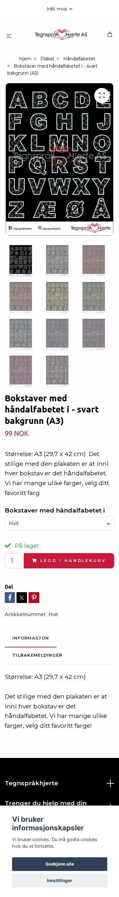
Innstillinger (59, 880)
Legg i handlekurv (73, 560)
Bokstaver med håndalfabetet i (55, 510)
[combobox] (59, 524)
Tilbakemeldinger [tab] (37, 655)
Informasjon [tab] (30, 638)
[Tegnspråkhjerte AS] (61, 34)
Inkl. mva (57, 9)
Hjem (25, 59)
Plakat (47, 59)
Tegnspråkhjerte (31, 783)
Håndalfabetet (79, 59)
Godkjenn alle (59, 864)
